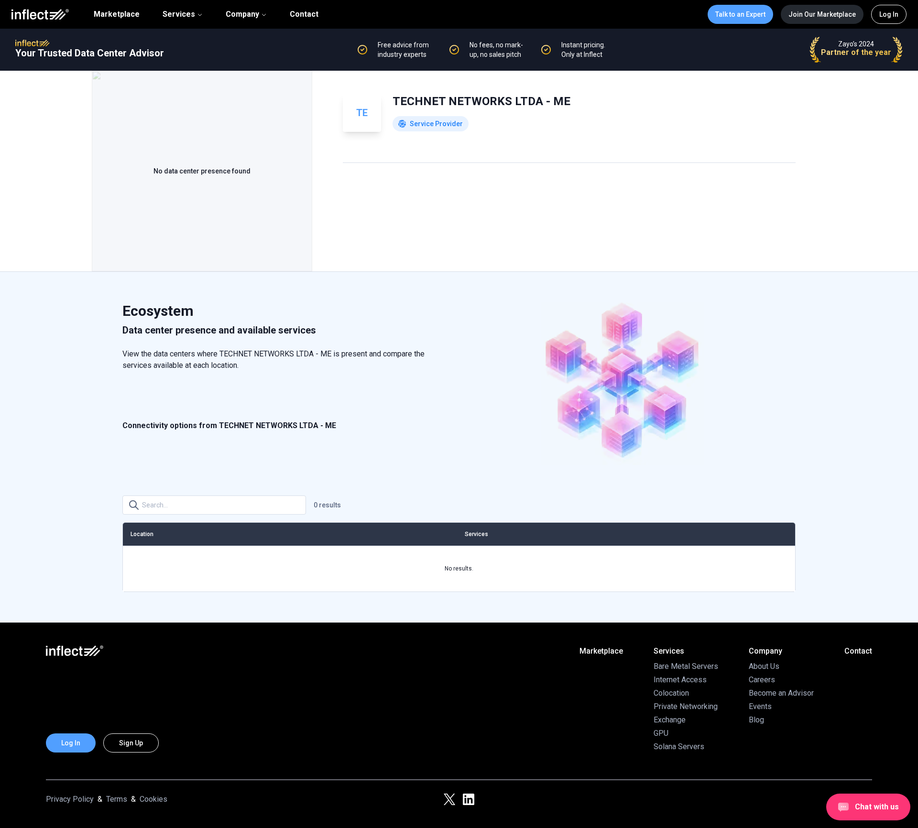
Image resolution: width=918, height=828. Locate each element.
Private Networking (686, 706)
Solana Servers (679, 746)
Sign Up (131, 743)
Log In (888, 14)
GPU (661, 733)
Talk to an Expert (740, 14)
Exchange (670, 719)
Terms (116, 799)
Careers (762, 679)
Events (760, 706)
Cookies (153, 799)
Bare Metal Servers (686, 666)
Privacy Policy (70, 799)
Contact (304, 14)
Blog (756, 719)
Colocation (671, 693)
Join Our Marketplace (822, 14)
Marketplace (117, 14)
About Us (764, 666)
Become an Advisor (781, 693)
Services (179, 14)
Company (242, 14)
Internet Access (680, 679)
